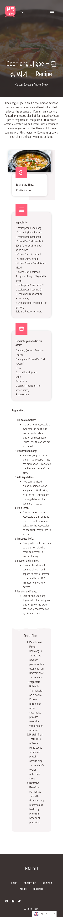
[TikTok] (19, 901)
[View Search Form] (21, 11)
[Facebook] (6, 901)
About (23, 889)
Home (14, 883)
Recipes (47, 883)
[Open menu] (53, 11)
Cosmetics (30, 883)
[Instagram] (13, 901)
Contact (38, 889)
